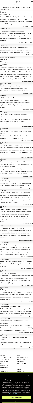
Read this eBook (27, 109)
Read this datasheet (26, 140)
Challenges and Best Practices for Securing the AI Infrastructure (13, 116)
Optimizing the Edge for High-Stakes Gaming (12, 306)
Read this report (27, 26)
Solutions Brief (6, 28)
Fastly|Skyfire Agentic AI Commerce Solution (12, 145)
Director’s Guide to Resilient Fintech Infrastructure (13, 209)
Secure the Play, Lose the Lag (8, 245)
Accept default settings (16, 397)
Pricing (2, 363)
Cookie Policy (15, 393)
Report (4, 12)
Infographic (5, 178)
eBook (4, 95)
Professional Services (22, 357)
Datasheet (5, 128)
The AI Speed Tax (5, 14)
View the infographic (26, 188)
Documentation (4, 371)
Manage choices (16, 401)
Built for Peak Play (5, 181)
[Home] (4, 2)
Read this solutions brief (25, 43)
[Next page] (21, 348)
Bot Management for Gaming (8, 290)
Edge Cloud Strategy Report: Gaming (10, 86)
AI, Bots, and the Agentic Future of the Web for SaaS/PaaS (16, 67)
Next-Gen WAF (4, 361)
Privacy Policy (7, 393)
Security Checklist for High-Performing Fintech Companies (16, 261)
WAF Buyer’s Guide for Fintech (8, 98)
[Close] (28, 376)
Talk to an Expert (21, 363)
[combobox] (22, 1)
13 (19, 348)
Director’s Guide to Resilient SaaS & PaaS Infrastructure (15, 192)
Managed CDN (20, 359)
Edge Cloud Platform (5, 357)
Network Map (4, 367)
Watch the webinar (27, 81)
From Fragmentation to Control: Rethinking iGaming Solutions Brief (14, 322)
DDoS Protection (4, 359)
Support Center (20, 371)
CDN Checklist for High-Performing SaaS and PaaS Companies (14, 338)
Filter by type (5, 62)
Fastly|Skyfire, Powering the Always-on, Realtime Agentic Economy (15, 132)
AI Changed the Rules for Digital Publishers (12, 31)
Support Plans (20, 361)
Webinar (4, 64)
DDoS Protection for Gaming (8, 273)
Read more (29, 54)
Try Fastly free (4, 365)
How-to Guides (4, 45)
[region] (16, 387)
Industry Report (6, 83)
